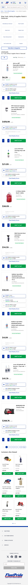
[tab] (15, 523)
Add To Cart (7, 473)
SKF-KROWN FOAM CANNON (20, 487)
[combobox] (14, 7)
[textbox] (14, 7)
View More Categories (14, 48)
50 (21, 447)
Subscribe (14, 568)
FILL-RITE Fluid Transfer (5, 465)
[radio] (14, 85)
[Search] (25, 7)
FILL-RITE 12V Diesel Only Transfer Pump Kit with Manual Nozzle (7, 488)
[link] (8, 67)
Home (2, 11)
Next (24, 447)
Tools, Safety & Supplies (9, 11)
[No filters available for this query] (2, 3)
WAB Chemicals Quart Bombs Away (7, 510)
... (18, 447)
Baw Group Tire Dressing (19, 465)
